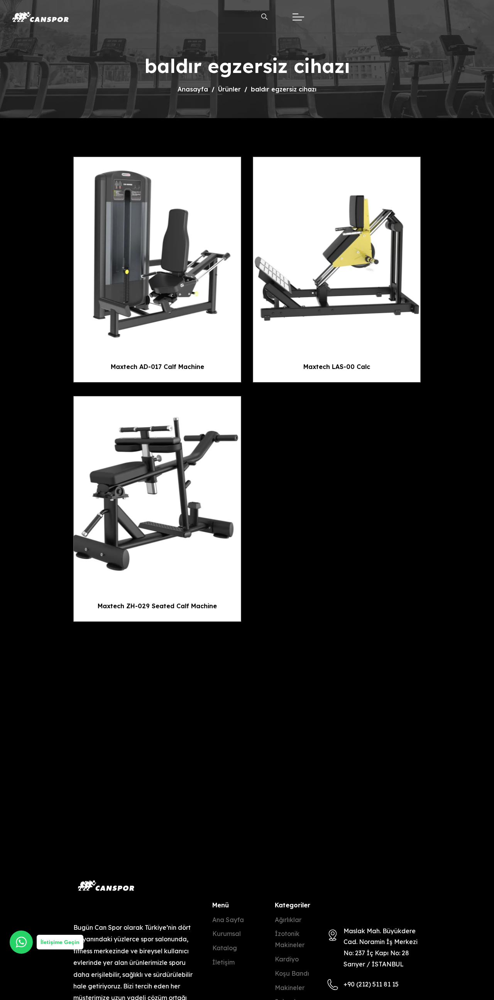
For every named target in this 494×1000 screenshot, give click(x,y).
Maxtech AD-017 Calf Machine (157, 367)
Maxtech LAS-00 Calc (336, 367)
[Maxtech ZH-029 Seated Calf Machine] (157, 491)
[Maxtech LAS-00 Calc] (336, 252)
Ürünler (229, 89)
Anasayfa (193, 89)
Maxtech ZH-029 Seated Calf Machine (157, 606)
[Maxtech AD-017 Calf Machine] (157, 252)
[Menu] (300, 17)
